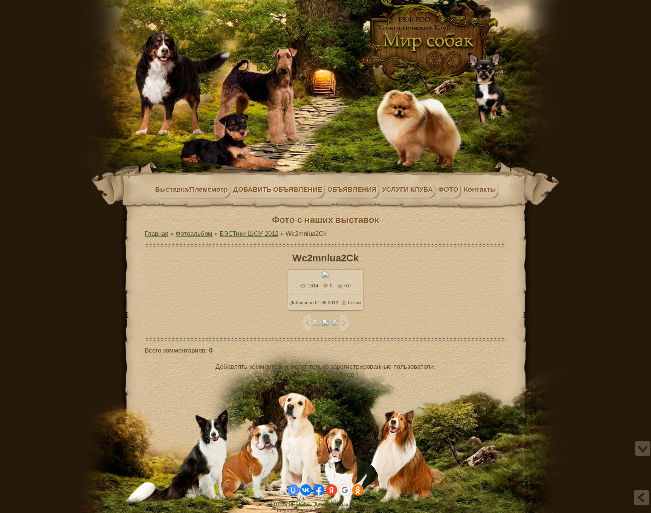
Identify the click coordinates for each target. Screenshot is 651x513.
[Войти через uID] (293, 490)
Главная (182, 5)
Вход (346, 374)
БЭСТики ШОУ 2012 (249, 233)
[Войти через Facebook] (318, 490)
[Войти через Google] (345, 490)
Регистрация (315, 374)
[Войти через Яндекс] (331, 490)
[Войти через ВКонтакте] (306, 490)
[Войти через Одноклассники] (358, 490)
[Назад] (641, 497)
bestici (354, 302)
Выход (197, 5)
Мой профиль (189, 5)
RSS (204, 5)
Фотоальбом (194, 233)
